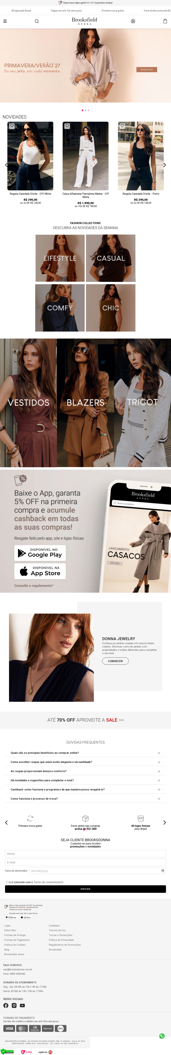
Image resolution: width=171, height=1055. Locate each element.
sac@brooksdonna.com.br (17, 969)
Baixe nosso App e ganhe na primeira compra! (88, 3)
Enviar (85, 889)
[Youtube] (22, 1005)
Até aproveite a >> (85, 720)
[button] (37, 21)
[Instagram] (14, 1005)
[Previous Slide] (6, 165)
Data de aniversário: (16, 870)
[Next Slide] (164, 165)
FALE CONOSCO (12, 965)
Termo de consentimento (48, 882)
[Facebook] (5, 1005)
